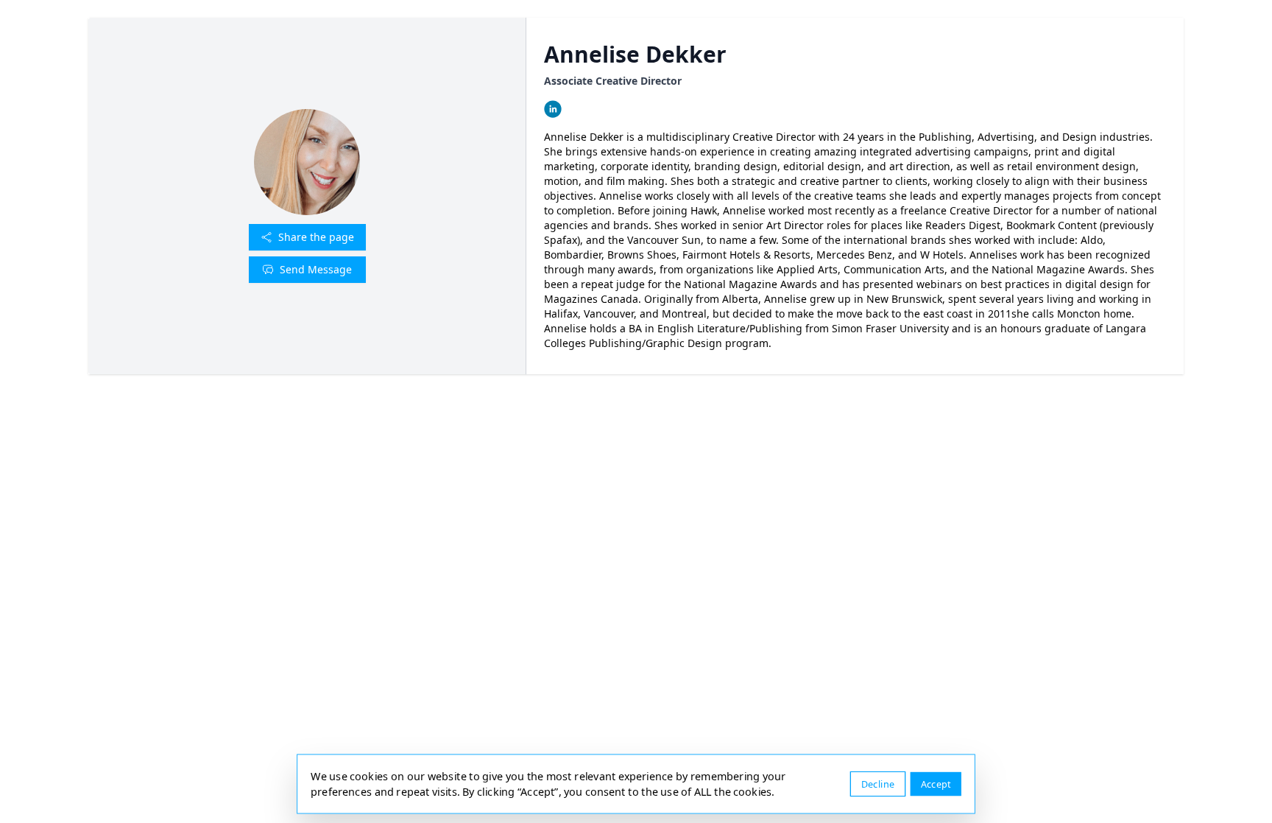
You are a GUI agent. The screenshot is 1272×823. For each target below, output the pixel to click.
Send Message (316, 269)
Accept (936, 783)
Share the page (316, 237)
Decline (877, 783)
